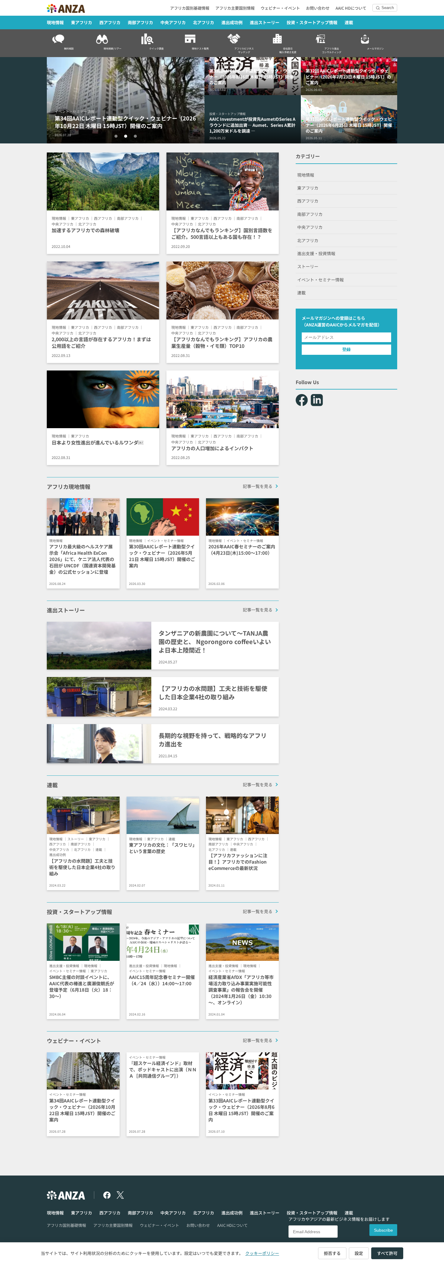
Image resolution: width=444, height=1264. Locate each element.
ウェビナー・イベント (280, 8)
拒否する (332, 1253)
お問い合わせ (318, 8)
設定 (359, 1253)
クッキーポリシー (262, 1253)
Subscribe (383, 1230)
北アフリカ (203, 22)
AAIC (334, 325)
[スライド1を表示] (116, 136)
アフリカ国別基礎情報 (189, 8)
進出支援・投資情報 (316, 253)
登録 (346, 349)
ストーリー (307, 266)
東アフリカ (81, 22)
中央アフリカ (173, 22)
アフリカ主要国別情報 (235, 8)
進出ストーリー (264, 22)
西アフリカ (110, 22)
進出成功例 (232, 22)
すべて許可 (387, 1253)
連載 (349, 22)
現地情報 (55, 22)
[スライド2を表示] (125, 136)
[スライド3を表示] (135, 136)
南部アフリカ (140, 22)
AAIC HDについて (351, 8)
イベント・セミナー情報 (320, 280)
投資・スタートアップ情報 (312, 22)
